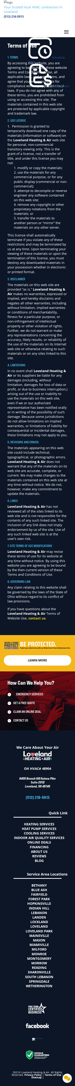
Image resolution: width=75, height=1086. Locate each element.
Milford (39, 949)
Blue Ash (39, 890)
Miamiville (39, 945)
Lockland (39, 922)
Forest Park (39, 899)
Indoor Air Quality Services (39, 838)
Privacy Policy (33, 1075)
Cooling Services (39, 833)
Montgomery (39, 958)
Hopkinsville (39, 903)
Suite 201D (37, 782)
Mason (39, 940)
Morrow (39, 963)
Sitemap (36, 1077)
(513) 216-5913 (14, 17)
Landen (39, 917)
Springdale (39, 981)
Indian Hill (39, 908)
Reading (39, 967)
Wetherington (39, 986)
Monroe (39, 954)
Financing (39, 847)
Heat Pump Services (39, 828)
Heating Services (39, 824)
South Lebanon (39, 977)
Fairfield (39, 894)
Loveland (39, 926)
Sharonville (39, 972)
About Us (39, 851)
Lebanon (39, 913)
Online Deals (39, 842)
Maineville (39, 935)
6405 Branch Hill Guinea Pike (37, 778)
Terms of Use (53, 1075)
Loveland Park (39, 931)
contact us (37, 618)
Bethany (39, 885)
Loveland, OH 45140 (37, 786)
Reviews (39, 856)
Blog (39, 860)
